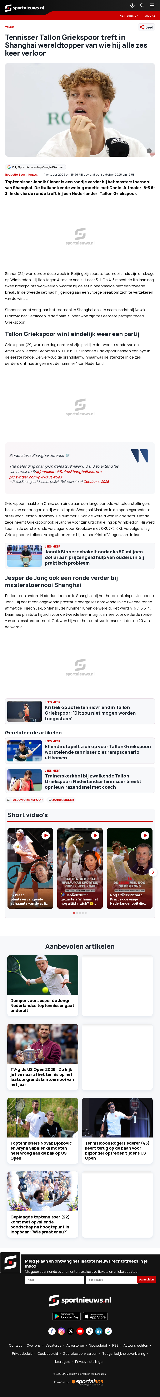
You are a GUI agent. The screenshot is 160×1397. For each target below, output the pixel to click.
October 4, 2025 (96, 481)
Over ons (34, 1345)
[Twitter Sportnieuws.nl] (70, 1331)
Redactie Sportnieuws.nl (22, 174)
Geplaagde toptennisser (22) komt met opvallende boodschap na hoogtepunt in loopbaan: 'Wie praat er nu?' (40, 1224)
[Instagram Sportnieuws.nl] (61, 1331)
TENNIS (9, 27)
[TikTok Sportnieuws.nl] (89, 1331)
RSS (115, 1345)
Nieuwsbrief (98, 1345)
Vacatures (53, 1345)
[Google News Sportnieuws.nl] (108, 1331)
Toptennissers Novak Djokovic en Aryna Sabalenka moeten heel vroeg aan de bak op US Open (41, 1150)
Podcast (150, 15)
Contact (15, 1345)
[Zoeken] (142, 5)
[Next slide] (153, 872)
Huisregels (62, 1361)
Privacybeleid (22, 1353)
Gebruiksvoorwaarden (80, 1353)
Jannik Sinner (63, 800)
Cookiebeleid (48, 1353)
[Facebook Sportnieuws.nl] (52, 1331)
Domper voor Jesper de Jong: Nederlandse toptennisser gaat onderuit (42, 1005)
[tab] (74, 913)
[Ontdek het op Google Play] (66, 1316)
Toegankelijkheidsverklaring (123, 1353)
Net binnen (129, 15)
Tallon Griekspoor (27, 800)
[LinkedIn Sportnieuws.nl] (98, 1331)
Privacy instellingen (89, 1361)
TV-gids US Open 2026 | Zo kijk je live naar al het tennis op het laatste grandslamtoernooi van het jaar (42, 1077)
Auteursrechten (136, 1345)
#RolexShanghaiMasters (78, 471)
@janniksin (45, 471)
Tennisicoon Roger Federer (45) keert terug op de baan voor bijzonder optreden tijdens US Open (117, 1150)
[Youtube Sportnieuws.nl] (80, 1331)
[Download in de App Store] (95, 1316)
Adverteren (75, 1345)
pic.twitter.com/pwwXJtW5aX (35, 476)
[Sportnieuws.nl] (24, 7)
